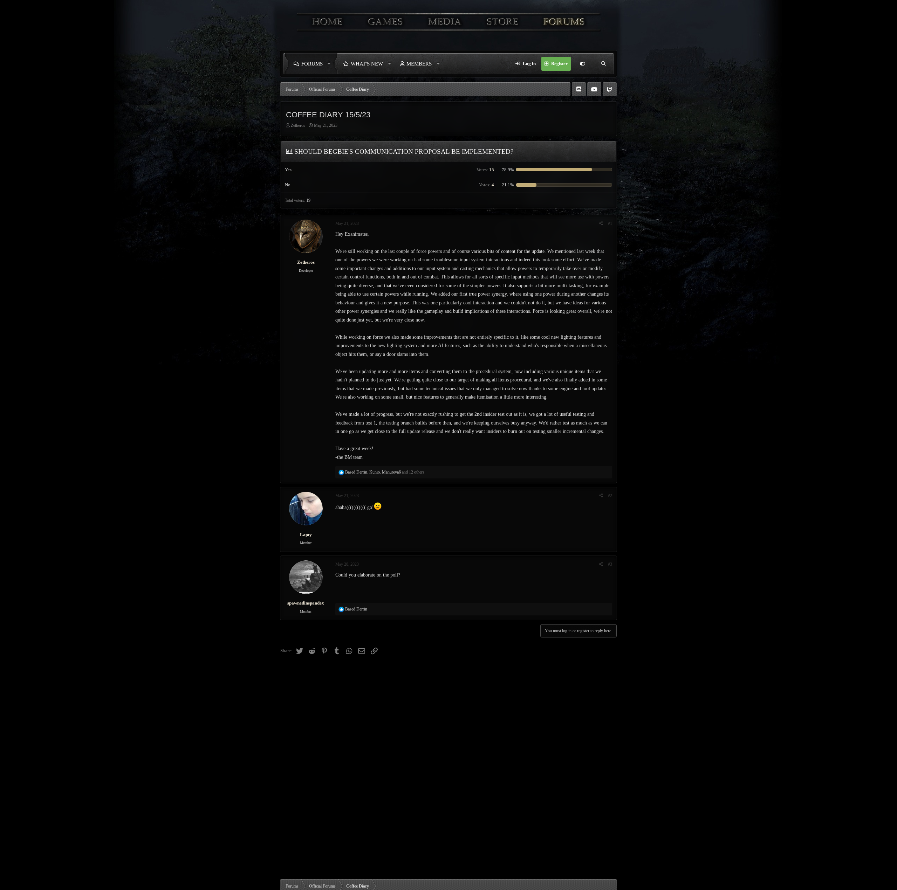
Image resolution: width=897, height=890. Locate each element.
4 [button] (486, 184)
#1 (610, 223)
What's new (367, 64)
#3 (610, 564)
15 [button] (485, 169)
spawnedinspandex (305, 603)
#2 (610, 495)
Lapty (306, 534)
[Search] (603, 63)
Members (419, 64)
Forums (312, 64)
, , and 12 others (384, 472)
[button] (330, 63)
